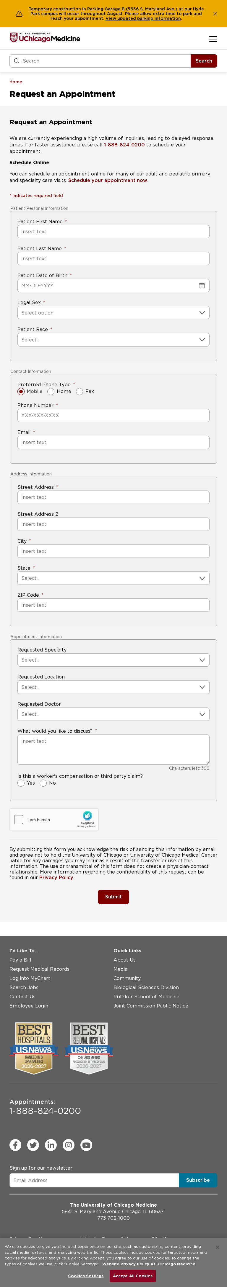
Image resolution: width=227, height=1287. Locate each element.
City (22, 541)
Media (120, 969)
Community (127, 978)
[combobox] (22, 313)
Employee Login (28, 1006)
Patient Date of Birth (42, 275)
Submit (113, 897)
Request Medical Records (39, 969)
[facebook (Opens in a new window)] (15, 1145)
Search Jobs (23, 987)
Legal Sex (29, 302)
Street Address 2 (37, 514)
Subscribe (198, 1180)
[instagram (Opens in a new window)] (68, 1145)
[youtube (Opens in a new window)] (86, 1145)
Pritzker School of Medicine (146, 996)
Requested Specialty (42, 650)
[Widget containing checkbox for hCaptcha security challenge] (54, 819)
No (52, 783)
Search (204, 61)
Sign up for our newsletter (40, 1168)
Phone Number (35, 405)
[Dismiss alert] (215, 13)
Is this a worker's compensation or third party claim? (80, 776)
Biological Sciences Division (146, 987)
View (111, 18)
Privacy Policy (56, 877)
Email (24, 432)
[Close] (217, 1247)
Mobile (35, 391)
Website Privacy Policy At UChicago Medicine (148, 1264)
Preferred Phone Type (44, 384)
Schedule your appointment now (107, 180)
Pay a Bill (20, 960)
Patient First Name (40, 221)
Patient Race (32, 329)
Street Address (35, 487)
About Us (125, 960)
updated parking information (149, 18)
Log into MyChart (29, 978)
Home (64, 391)
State (23, 568)
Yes (31, 783)
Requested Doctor (39, 704)
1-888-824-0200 (124, 145)
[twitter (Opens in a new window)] (33, 1145)
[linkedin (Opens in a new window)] (51, 1145)
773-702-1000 (113, 1218)
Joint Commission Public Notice (151, 1006)
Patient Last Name (39, 248)
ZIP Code (28, 595)
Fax (89, 391)
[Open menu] (213, 39)
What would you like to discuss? (55, 731)
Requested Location (41, 677)
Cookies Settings (85, 1276)
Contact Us (22, 996)
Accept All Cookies (133, 1276)
